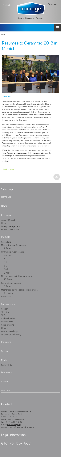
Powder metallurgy (9, 331)
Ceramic (5, 327)
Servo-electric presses (11, 282)
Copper (4, 308)
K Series (7, 248)
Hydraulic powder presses (12, 251)
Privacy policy (53, 4)
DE (4, 4)
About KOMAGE (8, 219)
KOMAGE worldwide (10, 229)
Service (4, 351)
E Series (7, 286)
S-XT (6, 262)
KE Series (8, 293)
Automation (6, 296)
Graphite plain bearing (11, 334)
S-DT (6, 265)
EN (9, 4)
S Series (7, 255)
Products (5, 236)
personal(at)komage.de (25, 427)
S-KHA (7, 272)
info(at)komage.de (13, 424)
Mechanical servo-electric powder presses (19, 289)
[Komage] (31, 10)
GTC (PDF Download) (16, 443)
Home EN (6, 196)
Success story (8, 304)
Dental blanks (7, 321)
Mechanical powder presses (13, 244)
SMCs (3, 315)
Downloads (6, 372)
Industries (6, 341)
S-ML (6, 269)
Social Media (6, 364)
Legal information (13, 434)
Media (4, 360)
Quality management (10, 226)
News (3, 34)
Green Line (6, 241)
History (4, 222)
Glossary (5, 390)
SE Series (8, 279)
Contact (5, 381)
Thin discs (5, 311)
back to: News (8, 169)
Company (6, 215)
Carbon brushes (8, 318)
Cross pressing (7, 324)
